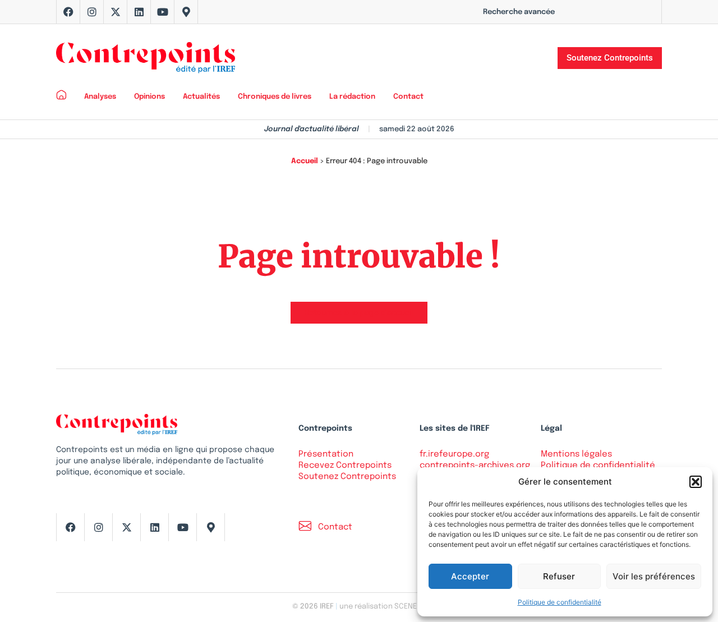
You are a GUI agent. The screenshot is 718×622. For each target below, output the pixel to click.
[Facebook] (68, 12)
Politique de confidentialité (559, 602)
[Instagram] (92, 12)
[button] (695, 481)
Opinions (149, 96)
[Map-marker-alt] (186, 12)
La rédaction (352, 96)
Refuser (559, 576)
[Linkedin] (139, 12)
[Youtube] (162, 12)
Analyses (100, 96)
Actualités (201, 96)
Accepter (470, 576)
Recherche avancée (519, 12)
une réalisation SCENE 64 (382, 606)
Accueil (304, 161)
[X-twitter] (115, 12)
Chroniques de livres (274, 96)
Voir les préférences (654, 576)
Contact (408, 96)
